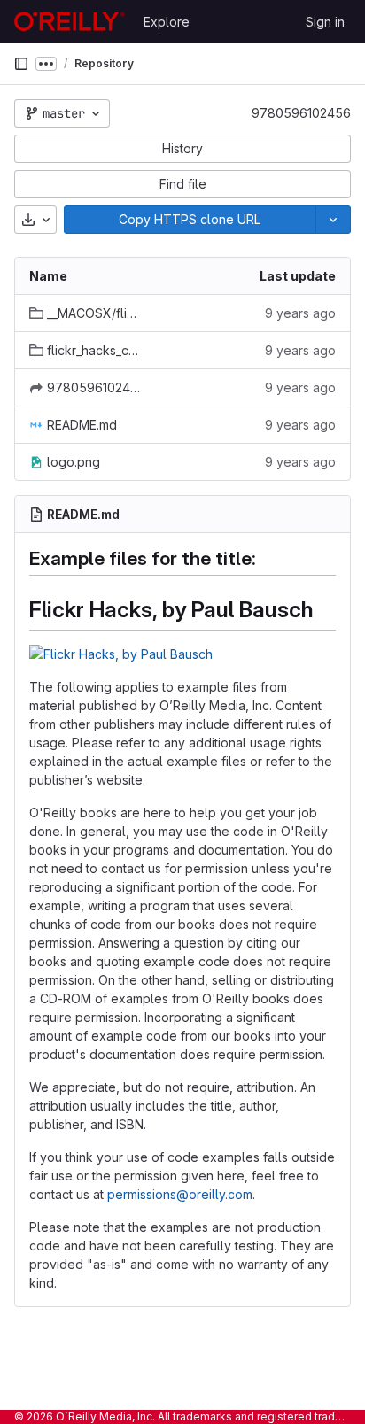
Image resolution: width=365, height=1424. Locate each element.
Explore (167, 21)
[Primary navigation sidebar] (21, 64)
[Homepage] (69, 21)
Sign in (325, 21)
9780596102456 (301, 112)
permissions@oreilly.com (179, 1194)
